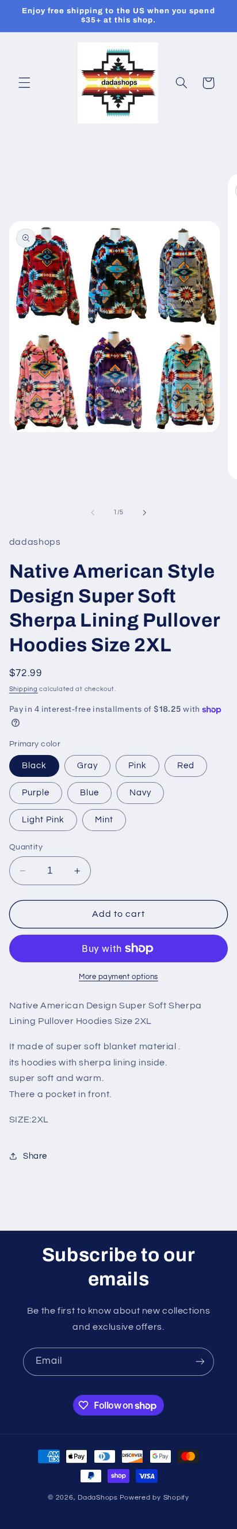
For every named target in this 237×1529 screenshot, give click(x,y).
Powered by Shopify (154, 1497)
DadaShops (98, 1497)
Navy (140, 792)
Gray (87, 765)
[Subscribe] (200, 1362)
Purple (35, 792)
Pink (137, 765)
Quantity (26, 847)
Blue (89, 792)
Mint (104, 819)
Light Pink (43, 819)
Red (185, 765)
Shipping (23, 689)
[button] (24, 83)
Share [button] (35, 1156)
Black (34, 765)
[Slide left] (92, 512)
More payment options (118, 977)
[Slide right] (144, 512)
